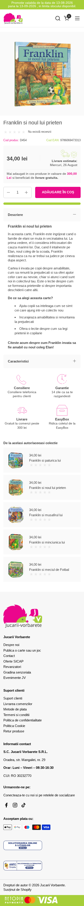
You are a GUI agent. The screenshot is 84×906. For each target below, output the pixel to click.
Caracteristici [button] (18, 361)
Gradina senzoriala (17, 672)
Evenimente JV (14, 678)
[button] (57, 18)
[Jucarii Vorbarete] (13, 18)
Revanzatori (12, 667)
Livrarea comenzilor (17, 704)
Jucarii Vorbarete (52, 885)
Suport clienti (12, 698)
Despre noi (11, 645)
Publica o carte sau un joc (22, 650)
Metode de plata (15, 709)
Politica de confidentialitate (22, 720)
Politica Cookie (14, 726)
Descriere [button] (15, 215)
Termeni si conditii (16, 715)
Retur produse (13, 731)
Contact (9, 656)
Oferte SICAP (13, 661)
